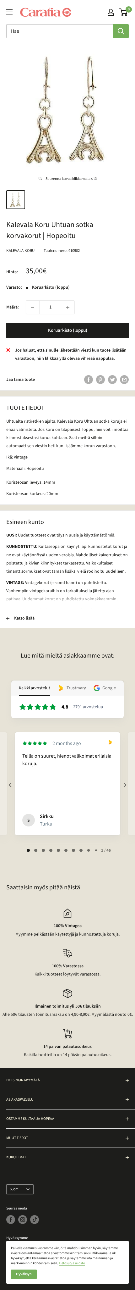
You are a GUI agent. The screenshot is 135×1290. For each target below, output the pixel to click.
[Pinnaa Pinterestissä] (100, 379)
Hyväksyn (24, 1274)
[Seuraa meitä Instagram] (22, 1219)
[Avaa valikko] (9, 11)
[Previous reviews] (10, 785)
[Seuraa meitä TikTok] (34, 1219)
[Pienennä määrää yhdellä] (32, 307)
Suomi (14, 1189)
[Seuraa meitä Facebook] (10, 1219)
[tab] (28, 850)
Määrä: (12, 307)
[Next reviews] (125, 785)
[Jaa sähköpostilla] (124, 379)
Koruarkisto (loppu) (67, 330)
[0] (123, 12)
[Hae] (121, 31)
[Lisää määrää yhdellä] (67, 307)
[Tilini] (111, 12)
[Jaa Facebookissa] (88, 379)
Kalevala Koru (20, 250)
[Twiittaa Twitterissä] (112, 379)
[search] (59, 31)
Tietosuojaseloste (72, 1263)
